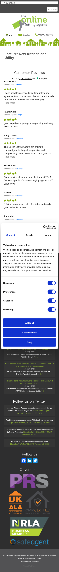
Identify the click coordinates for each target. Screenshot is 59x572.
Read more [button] (9, 103)
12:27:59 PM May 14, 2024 (39, 423)
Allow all (29, 322)
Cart (11, 35)
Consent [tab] (10, 235)
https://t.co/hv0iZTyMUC (42, 411)
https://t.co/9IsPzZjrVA (18, 444)
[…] (37, 357)
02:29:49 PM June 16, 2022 (38, 444)
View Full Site (29, 566)
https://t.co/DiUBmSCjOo (18, 423)
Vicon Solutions (33, 561)
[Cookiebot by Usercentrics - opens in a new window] (43, 227)
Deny (29, 342)
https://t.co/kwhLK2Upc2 (32, 432)
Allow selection (29, 332)
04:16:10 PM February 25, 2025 (29, 413)
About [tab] (48, 235)
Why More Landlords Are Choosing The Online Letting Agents (29, 349)
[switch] (52, 291)
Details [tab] (29, 235)
